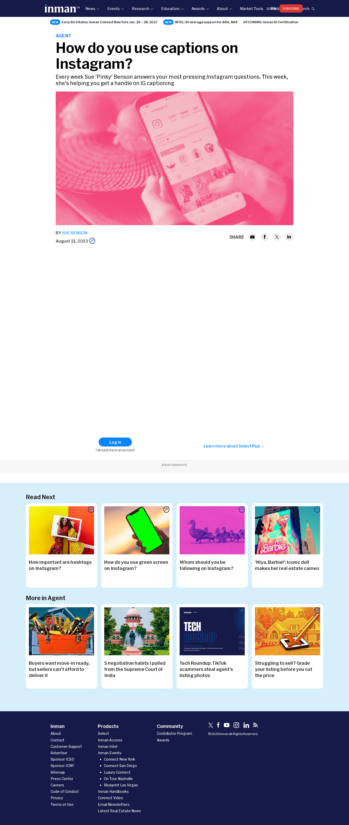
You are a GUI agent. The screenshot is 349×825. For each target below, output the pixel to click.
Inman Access (110, 740)
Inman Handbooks (113, 791)
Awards (198, 8)
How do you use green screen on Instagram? (136, 565)
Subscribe (291, 8)
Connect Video (110, 798)
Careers (57, 785)
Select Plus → (251, 446)
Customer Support (66, 746)
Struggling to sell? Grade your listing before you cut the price (283, 669)
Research (140, 8)
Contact (57, 740)
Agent (63, 35)
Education (170, 8)
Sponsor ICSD (62, 759)
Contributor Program (174, 733)
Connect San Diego (120, 765)
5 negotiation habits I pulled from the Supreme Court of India (135, 669)
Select (103, 733)
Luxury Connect (117, 772)
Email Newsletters (114, 804)
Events (113, 8)
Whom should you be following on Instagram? (207, 565)
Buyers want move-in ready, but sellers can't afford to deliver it (59, 669)
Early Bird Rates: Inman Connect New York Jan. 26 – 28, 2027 (110, 22)
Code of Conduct (65, 791)
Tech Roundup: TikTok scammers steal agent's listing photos (206, 669)
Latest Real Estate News (119, 811)
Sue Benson (74, 232)
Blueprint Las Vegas (121, 785)
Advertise (59, 753)
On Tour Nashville (118, 778)
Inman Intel (107, 746)
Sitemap (58, 772)
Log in (271, 8)
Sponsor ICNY (62, 765)
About (222, 8)
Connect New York (119, 759)
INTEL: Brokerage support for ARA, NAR (206, 22)
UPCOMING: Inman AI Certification (270, 22)
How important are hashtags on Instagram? (60, 565)
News (90, 8)
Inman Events (109, 753)
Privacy (57, 798)
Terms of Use (62, 804)
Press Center (62, 778)
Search (303, 8)
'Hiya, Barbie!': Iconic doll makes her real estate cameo (287, 565)
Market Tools (251, 8)
